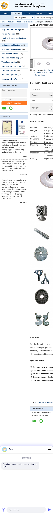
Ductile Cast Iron (8, 34)
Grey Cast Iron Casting (10, 30)
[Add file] (3, 510)
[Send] (49, 510)
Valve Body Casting (9, 62)
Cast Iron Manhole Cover (11, 66)
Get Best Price (40, 75)
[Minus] (49, 449)
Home (6, 13)
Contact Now (16, 103)
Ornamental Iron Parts (10, 79)
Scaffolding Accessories (11, 49)
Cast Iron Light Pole (9, 75)
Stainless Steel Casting (25, 22)
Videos (27, 13)
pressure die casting (42, 403)
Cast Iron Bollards (8, 71)
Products (16, 13)
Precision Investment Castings (13, 38)
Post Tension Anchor (9, 54)
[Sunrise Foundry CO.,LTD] (7, 5)
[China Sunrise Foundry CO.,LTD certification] (7, 135)
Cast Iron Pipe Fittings (10, 58)
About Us (38, 13)
